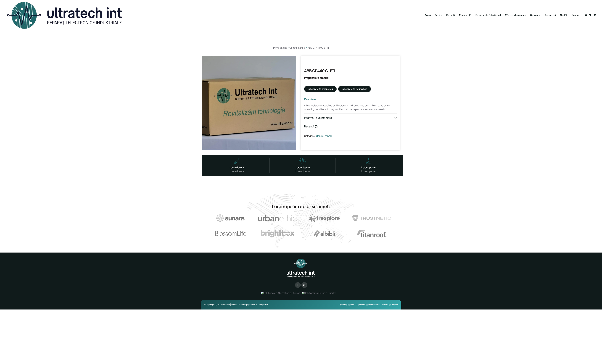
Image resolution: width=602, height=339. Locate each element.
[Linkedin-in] (304, 285)
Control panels (297, 47)
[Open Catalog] (540, 15)
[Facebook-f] (298, 285)
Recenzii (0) (311, 126)
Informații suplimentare (318, 117)
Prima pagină (280, 47)
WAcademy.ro (262, 304)
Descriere (310, 99)
